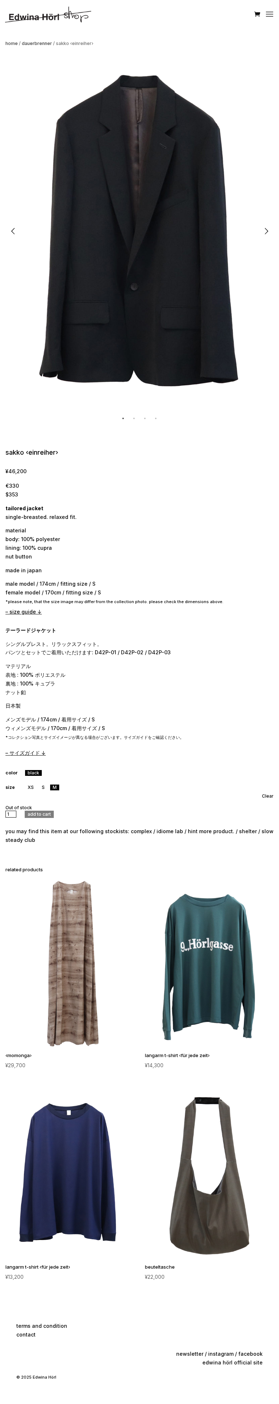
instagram (221, 1354)
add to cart (39, 814)
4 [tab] (155, 418)
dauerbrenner (37, 43)
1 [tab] (123, 418)
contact (26, 1334)
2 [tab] (134, 418)
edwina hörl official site (232, 1362)
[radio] (33, 773)
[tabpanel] (139, 231)
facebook (250, 1354)
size (10, 787)
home (11, 43)
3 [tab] (145, 418)
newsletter (189, 1354)
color (11, 772)
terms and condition (41, 1326)
